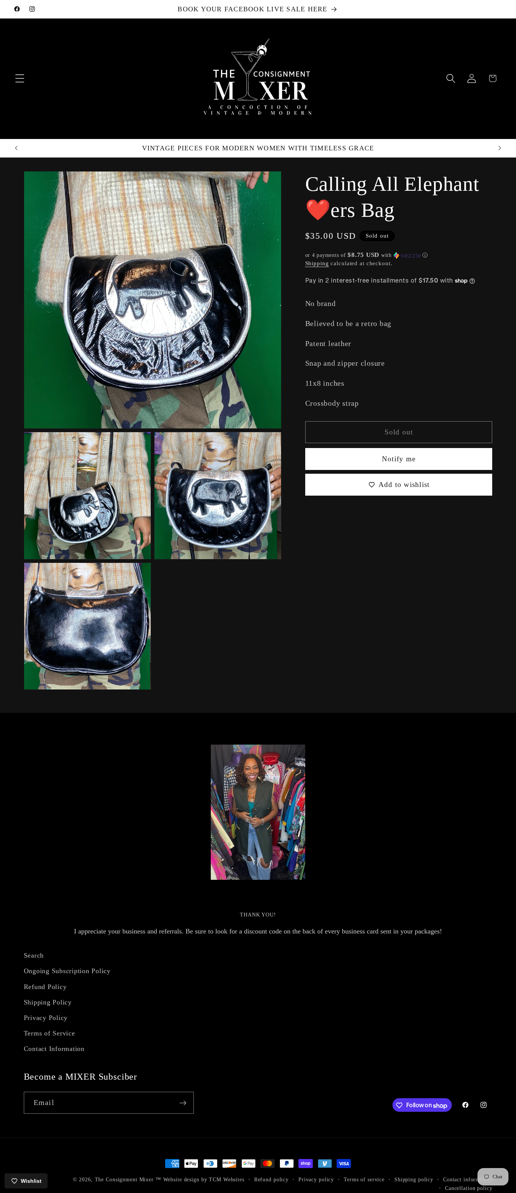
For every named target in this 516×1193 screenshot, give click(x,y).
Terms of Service (49, 1033)
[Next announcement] (499, 148)
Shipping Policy (48, 1002)
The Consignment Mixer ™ (128, 1179)
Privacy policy (316, 1179)
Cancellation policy (469, 1188)
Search (34, 955)
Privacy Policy (46, 1017)
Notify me (399, 459)
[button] (19, 78)
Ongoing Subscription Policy (67, 971)
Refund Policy (45, 986)
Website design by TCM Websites (203, 1179)
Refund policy (271, 1179)
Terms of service (364, 1179)
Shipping (317, 263)
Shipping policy (413, 1179)
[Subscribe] (183, 1103)
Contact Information (54, 1048)
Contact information (468, 1179)
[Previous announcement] (16, 148)
